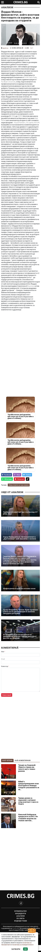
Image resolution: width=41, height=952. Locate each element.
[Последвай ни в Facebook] (21, 903)
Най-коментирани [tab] (23, 760)
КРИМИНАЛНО (20, 911)
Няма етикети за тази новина (19, 485)
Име (3, 651)
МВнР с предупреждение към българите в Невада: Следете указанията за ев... (28, 785)
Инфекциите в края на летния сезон (19, 588)
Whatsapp (8, 479)
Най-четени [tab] (7, 760)
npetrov (5, 48)
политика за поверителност (23, 945)
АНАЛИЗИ (7, 7)
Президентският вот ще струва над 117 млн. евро (20, 513)
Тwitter (28, 475)
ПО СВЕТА (20, 918)
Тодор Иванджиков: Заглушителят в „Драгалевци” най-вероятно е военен (19, 538)
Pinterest (20, 479)
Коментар (5, 666)
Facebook (7, 475)
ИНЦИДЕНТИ (20, 913)
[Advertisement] (20, 333)
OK (25, 949)
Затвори (15, 949)
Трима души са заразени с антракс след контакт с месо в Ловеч (28, 801)
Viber (18, 475)
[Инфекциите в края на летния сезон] (20, 580)
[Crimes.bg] (20, 896)
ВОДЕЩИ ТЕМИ (20, 921)
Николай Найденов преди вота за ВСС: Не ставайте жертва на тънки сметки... (28, 817)
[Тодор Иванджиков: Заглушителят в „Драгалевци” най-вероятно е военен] (20, 531)
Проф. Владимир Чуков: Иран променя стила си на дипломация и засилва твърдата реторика (20, 611)
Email (3, 659)
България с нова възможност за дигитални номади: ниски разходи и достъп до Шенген (19, 636)
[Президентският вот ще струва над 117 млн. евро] (20, 506)
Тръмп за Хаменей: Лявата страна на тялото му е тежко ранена (27, 768)
